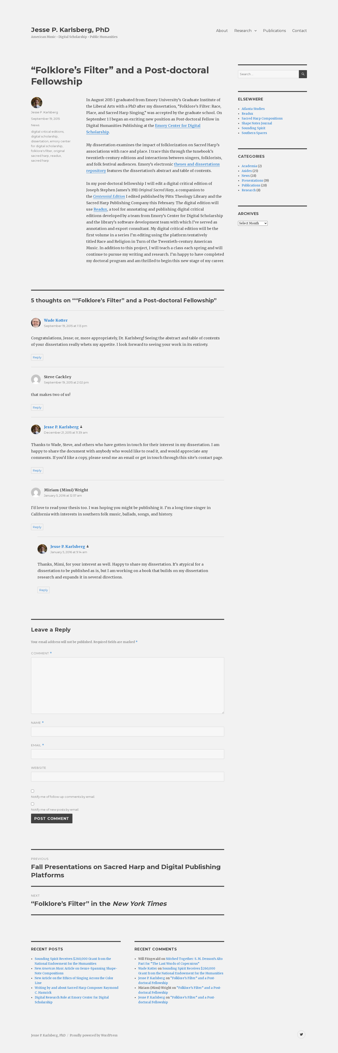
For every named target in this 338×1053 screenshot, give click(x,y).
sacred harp (40, 160)
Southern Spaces (254, 133)
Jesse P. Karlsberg (44, 112)
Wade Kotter (56, 320)
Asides (247, 171)
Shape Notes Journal (257, 123)
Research (243, 31)
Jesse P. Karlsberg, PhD (70, 30)
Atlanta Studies (253, 109)
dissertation (40, 141)
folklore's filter (41, 151)
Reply (37, 357)
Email (37, 745)
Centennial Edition (109, 196)
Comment (41, 653)
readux (55, 155)
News (35, 125)
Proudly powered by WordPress (93, 1035)
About (222, 31)
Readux (100, 209)
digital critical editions (47, 131)
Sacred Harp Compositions (262, 118)
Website (38, 768)
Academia (249, 166)
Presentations (252, 181)
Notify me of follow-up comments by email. (63, 796)
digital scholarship (44, 136)
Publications (274, 31)
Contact (299, 31)
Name (37, 723)
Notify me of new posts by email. (55, 809)
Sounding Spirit (253, 128)
